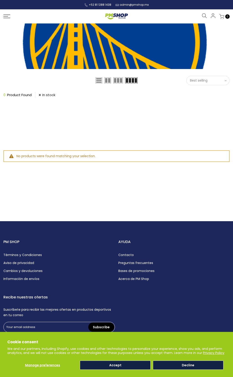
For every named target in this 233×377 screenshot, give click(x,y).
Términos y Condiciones (22, 255)
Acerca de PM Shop (133, 279)
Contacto (126, 255)
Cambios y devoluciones (23, 271)
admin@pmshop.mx (134, 5)
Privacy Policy (213, 353)
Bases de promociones (136, 271)
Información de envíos (21, 279)
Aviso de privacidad (18, 263)
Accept (115, 365)
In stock (48, 94)
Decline (188, 365)
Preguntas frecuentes (135, 263)
